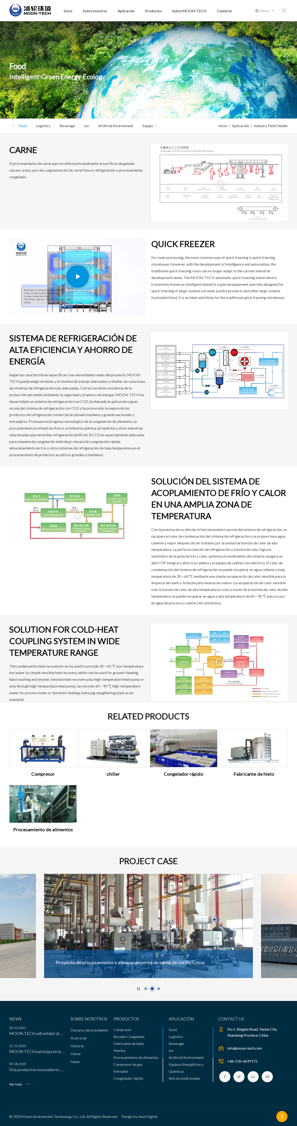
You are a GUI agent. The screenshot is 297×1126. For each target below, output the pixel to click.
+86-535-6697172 (242, 1061)
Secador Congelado (129, 1036)
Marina (119, 1050)
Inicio (68, 11)
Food (23, 125)
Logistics (43, 125)
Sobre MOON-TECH (189, 11)
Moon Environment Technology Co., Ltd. (54, 1116)
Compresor (122, 1029)
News (75, 1061)
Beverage (67, 125)
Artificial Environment (115, 125)
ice (86, 125)
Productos (153, 11)
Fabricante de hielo (128, 1043)
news (15, 1018)
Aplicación (126, 11)
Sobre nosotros (95, 11)
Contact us (231, 1018)
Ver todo (16, 1084)
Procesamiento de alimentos (135, 1057)
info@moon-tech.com (244, 1048)
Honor (76, 1053)
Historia (77, 1046)
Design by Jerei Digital (139, 1116)
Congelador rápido (128, 1078)
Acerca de (79, 1038)
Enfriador (121, 1071)
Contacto (224, 11)
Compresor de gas (127, 1064)
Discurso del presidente (89, 1030)
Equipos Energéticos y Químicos (186, 1067)
